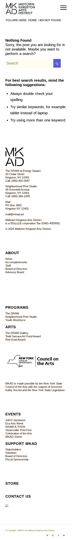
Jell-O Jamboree (15, 420)
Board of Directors (16, 268)
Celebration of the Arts (18, 433)
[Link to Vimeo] (47, 535)
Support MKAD (21, 444)
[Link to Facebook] (58, 535)
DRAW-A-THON (15, 426)
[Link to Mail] (64, 535)
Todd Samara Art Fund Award (23, 336)
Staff (8, 265)
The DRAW (12, 313)
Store (12, 483)
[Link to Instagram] (53, 535)
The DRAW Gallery (16, 333)
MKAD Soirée (13, 436)
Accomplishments (16, 262)
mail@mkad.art (14, 214)
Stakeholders (13, 449)
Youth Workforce (15, 320)
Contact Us (18, 496)
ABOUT (12, 253)
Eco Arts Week (14, 423)
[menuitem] (61, 7)
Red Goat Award (15, 339)
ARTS (10, 327)
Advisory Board (14, 272)
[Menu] (61, 7)
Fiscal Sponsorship (16, 459)
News (8, 258)
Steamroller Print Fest (18, 430)
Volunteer (11, 452)
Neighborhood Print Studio (21, 316)
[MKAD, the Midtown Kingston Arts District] (29, 7)
